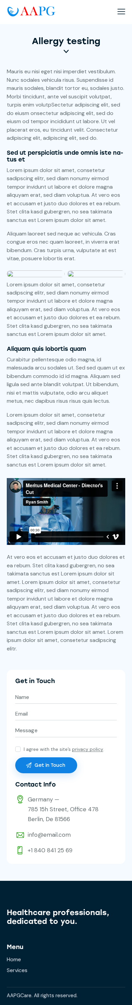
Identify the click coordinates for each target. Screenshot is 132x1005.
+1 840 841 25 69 (50, 850)
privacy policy (87, 749)
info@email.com (49, 834)
